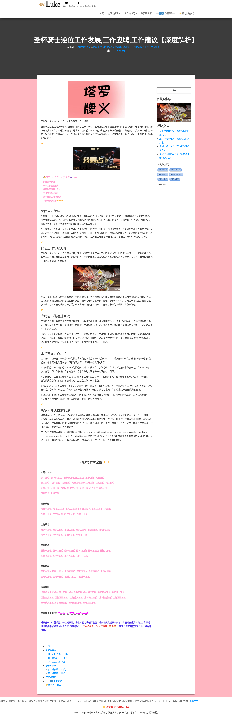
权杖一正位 (46, 509)
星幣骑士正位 (60, 602)
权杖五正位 (94, 509)
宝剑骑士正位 (90, 597)
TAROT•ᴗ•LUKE (71, 3)
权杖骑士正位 (61, 592)
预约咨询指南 (188, 13)
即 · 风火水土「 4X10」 (59, 658)
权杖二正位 (58, 509)
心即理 (179, 701)
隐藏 (76, 178)
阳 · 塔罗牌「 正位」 (57, 673)
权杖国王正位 (89, 592)
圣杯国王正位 (61, 597)
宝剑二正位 (58, 530)
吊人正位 (110, 482)
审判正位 (45, 493)
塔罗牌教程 (113, 13)
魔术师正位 (56, 477)
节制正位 (54, 488)
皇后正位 (79, 477)
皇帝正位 (89, 477)
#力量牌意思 (163, 174)
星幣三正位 (69, 571)
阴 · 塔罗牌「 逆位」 (57, 669)
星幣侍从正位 (47, 602)
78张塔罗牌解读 (90, 701)
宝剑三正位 (69, 530)
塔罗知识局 (130, 13)
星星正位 (83, 488)
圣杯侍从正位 (104, 592)
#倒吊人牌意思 (175, 170)
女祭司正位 (69, 477)
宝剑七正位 (46, 535)
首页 (101, 13)
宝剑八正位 (58, 535)
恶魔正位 (65, 488)
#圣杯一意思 (163, 179)
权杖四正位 (82, 509)
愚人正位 (45, 477)
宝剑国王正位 (119, 597)
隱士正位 (76, 482)
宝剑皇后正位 (105, 597)
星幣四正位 (82, 571)
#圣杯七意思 (175, 179)
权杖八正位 (58, 514)
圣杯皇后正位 (47, 597)
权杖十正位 (82, 514)
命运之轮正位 (87, 482)
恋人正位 (45, 482)
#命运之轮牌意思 (176, 174)
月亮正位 (93, 488)
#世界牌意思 (163, 170)
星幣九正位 (70, 576)
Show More (162, 184)
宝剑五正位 (93, 530)
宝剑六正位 (104, 530)
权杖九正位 (69, 514)
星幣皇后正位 (75, 602)
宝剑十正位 (81, 535)
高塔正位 (74, 488)
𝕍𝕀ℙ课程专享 (138, 701)
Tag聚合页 (151, 701)
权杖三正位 (71, 509)
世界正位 (54, 493)
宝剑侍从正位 (76, 597)
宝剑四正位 (81, 530)
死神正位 (45, 488)
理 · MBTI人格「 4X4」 (58, 654)
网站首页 (118, 701)
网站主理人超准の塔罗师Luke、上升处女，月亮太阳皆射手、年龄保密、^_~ (129, 46)
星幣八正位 (58, 576)
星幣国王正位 (89, 602)
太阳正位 (103, 488)
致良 (185, 701)
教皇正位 (99, 477)
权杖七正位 (46, 514)
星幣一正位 (46, 571)
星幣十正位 (84, 576)
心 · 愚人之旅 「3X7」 (58, 662)
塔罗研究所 (146, 13)
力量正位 (66, 482)
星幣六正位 (105, 571)
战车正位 (55, 482)
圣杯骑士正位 (118, 592)
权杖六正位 (105, 509)
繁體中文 (194, 701)
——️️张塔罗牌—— (165, 13)
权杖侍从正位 (47, 592)
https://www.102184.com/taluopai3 (73, 613)
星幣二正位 (57, 571)
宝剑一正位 (46, 530)
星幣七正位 (46, 576)
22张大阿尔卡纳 (106, 701)
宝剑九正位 (69, 535)
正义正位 (100, 482)
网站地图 (127, 701)
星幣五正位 (94, 571)
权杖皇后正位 (75, 592)
